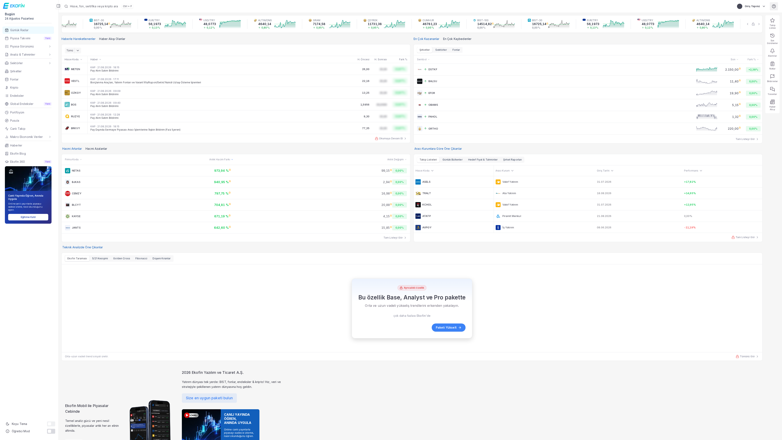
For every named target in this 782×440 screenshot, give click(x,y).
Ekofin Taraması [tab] (77, 258)
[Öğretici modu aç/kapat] (51, 431)
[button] (166, 6)
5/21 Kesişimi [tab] (100, 258)
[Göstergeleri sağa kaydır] (759, 24)
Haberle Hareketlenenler (79, 39)
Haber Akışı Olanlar (112, 39)
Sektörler (441, 49)
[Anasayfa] (14, 5)
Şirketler (425, 49)
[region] (412, 24)
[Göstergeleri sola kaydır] (747, 24)
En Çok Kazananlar (426, 39)
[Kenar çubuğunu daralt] (58, 6)
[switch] (51, 423)
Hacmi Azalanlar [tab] (96, 148)
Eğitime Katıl (28, 217)
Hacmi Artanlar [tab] (72, 148)
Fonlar (456, 49)
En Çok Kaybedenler (457, 39)
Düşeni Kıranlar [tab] (161, 258)
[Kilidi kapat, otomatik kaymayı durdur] (753, 24)
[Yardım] (774, 6)
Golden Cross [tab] (121, 258)
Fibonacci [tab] (141, 258)
